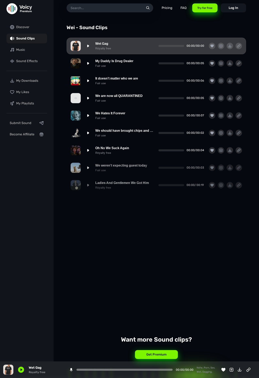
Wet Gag (101, 43)
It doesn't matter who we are (116, 78)
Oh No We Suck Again (112, 148)
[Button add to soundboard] (221, 46)
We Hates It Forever (110, 113)
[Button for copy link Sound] (239, 46)
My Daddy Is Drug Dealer (114, 61)
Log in (233, 8)
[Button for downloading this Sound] (230, 46)
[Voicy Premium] (11, 8)
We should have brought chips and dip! (124, 130)
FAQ (183, 8)
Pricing (167, 8)
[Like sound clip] (212, 46)
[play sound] (88, 46)
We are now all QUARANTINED (119, 96)
